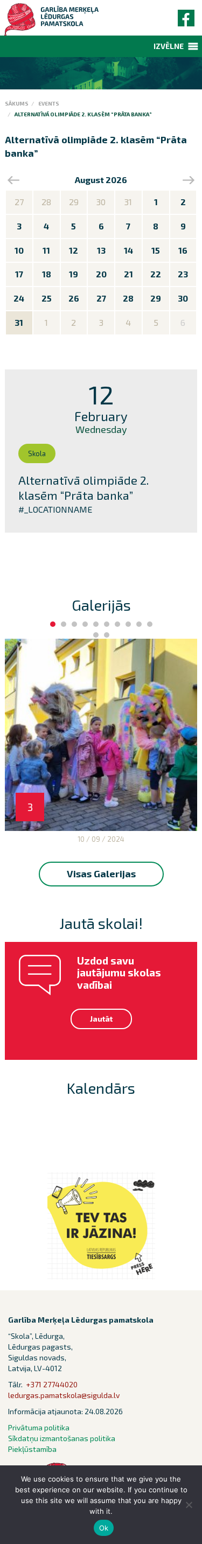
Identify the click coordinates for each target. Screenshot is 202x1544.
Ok (104, 1528)
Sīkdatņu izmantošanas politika (61, 1438)
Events (48, 103)
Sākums (17, 103)
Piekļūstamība (32, 1449)
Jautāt (101, 1018)
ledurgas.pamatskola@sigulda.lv (64, 1395)
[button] (169, 46)
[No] (188, 1504)
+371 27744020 (52, 1384)
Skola (37, 453)
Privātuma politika (38, 1427)
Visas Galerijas (101, 873)
